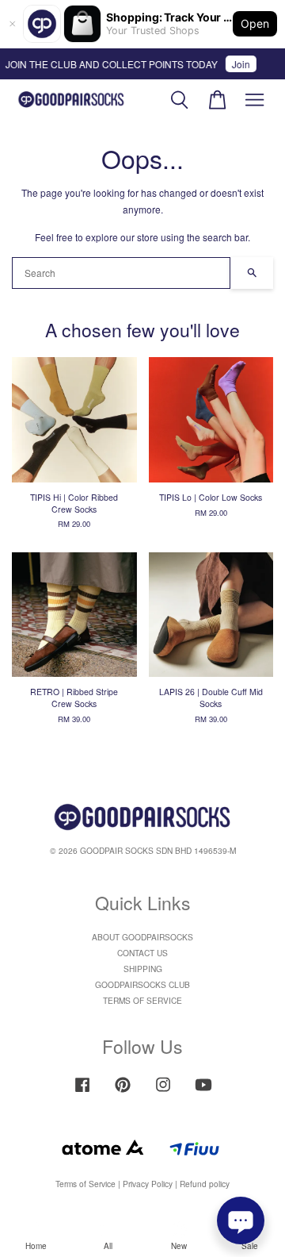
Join (238, 64)
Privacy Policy (148, 1184)
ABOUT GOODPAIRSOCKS (142, 937)
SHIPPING (143, 968)
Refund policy (205, 1184)
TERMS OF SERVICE (142, 1000)
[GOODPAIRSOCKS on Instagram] (163, 1092)
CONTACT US (142, 953)
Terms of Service (85, 1184)
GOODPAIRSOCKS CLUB (142, 984)
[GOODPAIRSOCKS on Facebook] (82, 1092)
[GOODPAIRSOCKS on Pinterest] (123, 1092)
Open (255, 23)
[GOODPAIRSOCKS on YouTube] (203, 1092)
